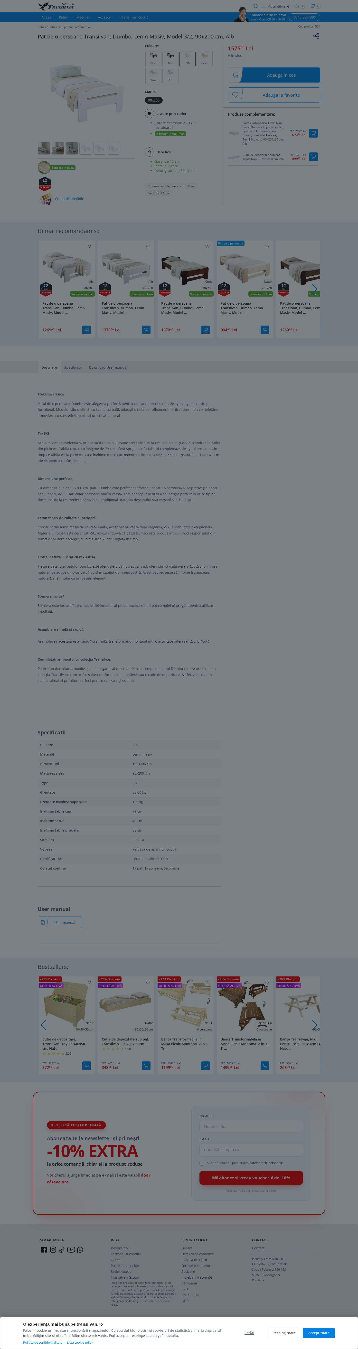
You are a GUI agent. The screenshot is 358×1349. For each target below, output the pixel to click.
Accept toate (319, 1332)
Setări (249, 1332)
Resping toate (284, 1332)
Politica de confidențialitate (42, 1342)
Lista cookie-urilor (80, 1342)
